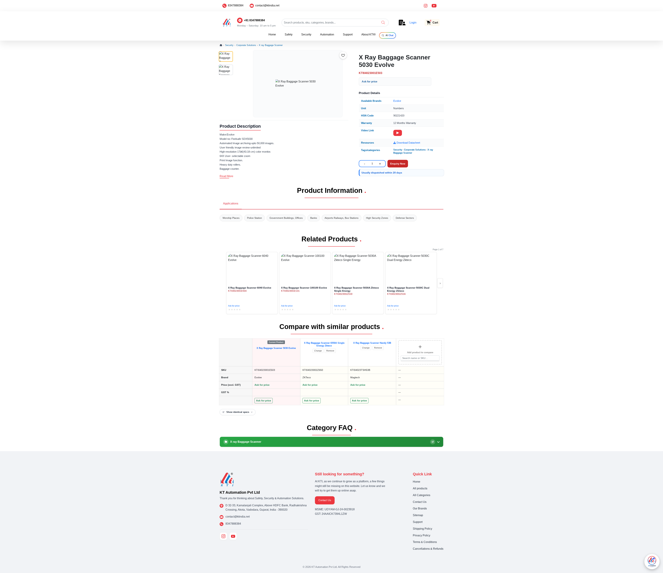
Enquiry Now (397, 163)
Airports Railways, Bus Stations (341, 218)
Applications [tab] (230, 203)
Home (272, 34)
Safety (288, 34)
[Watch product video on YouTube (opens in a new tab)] (397, 133)
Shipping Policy (422, 528)
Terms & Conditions (425, 542)
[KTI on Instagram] (223, 536)
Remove (330, 351)
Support (348, 34)
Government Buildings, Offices (286, 218)
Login (413, 22)
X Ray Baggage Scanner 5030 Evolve (276, 348)
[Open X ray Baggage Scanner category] (432, 441)
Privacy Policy (421, 535)
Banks (313, 218)
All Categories (421, 495)
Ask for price (369, 81)
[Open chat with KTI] (652, 561)
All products (420, 488)
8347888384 (235, 5)
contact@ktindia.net (267, 5)
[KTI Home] (227, 479)
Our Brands (420, 508)
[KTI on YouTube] (233, 536)
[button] (383, 22)
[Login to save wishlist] (343, 55)
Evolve (397, 100)
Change (318, 351)
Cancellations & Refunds (428, 548)
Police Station (254, 218)
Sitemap (418, 515)
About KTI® (368, 34)
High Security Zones (377, 218)
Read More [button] (226, 176)
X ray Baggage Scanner (271, 45)
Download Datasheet (408, 142)
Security (306, 34)
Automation (327, 34)
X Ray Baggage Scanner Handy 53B (372, 343)
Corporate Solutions (246, 45)
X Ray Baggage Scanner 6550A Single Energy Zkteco (324, 344)
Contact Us (324, 500)
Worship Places (231, 218)
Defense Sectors (405, 218)
